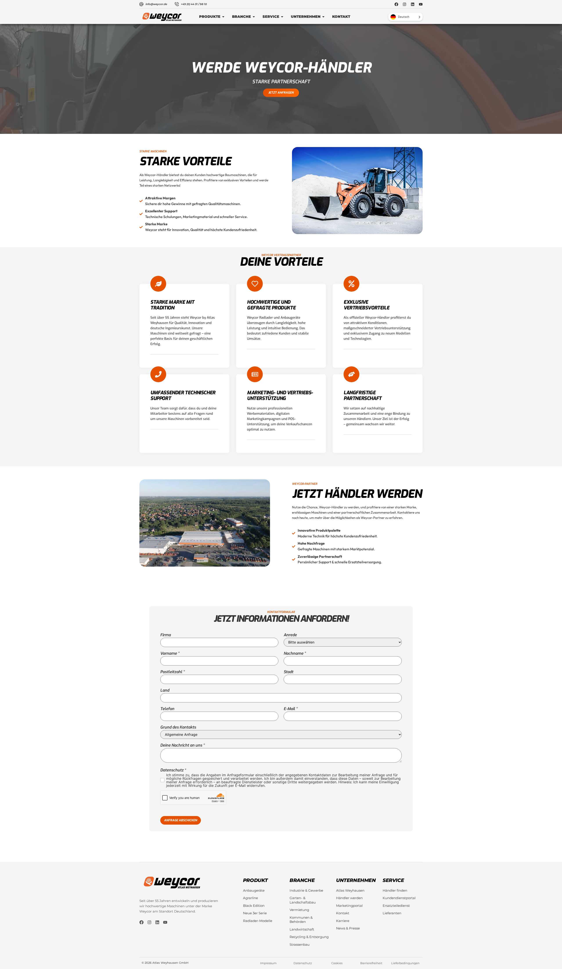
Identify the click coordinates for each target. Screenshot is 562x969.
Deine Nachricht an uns (181, 745)
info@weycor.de (156, 4)
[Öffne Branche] (254, 16)
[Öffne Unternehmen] (323, 16)
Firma (165, 635)
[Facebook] (396, 4)
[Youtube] (421, 4)
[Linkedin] (412, 4)
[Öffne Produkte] (223, 16)
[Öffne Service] (282, 16)
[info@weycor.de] (141, 4)
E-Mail (289, 709)
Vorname (168, 653)
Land (164, 690)
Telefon (167, 709)
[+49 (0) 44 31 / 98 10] (177, 4)
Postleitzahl (171, 672)
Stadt (288, 672)
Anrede (290, 635)
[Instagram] (404, 4)
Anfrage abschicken (180, 820)
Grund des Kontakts (178, 727)
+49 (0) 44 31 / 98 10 (194, 4)
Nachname (293, 653)
